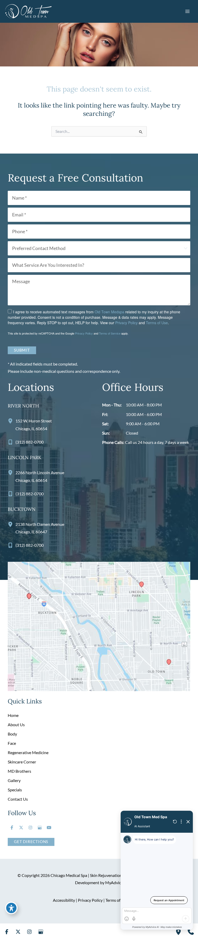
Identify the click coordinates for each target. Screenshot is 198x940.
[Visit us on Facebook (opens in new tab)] (12, 827)
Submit (22, 350)
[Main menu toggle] (187, 11)
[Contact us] (191, 932)
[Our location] (178, 932)
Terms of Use (157, 322)
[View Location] (11, 420)
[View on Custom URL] (99, 626)
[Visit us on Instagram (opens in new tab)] (30, 827)
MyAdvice (114, 882)
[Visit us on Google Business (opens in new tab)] (40, 827)
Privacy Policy (126, 322)
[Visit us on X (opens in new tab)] (21, 827)
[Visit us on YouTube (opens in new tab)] (49, 827)
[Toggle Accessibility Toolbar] (11, 908)
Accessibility (64, 900)
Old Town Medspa (109, 311)
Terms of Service (109, 333)
